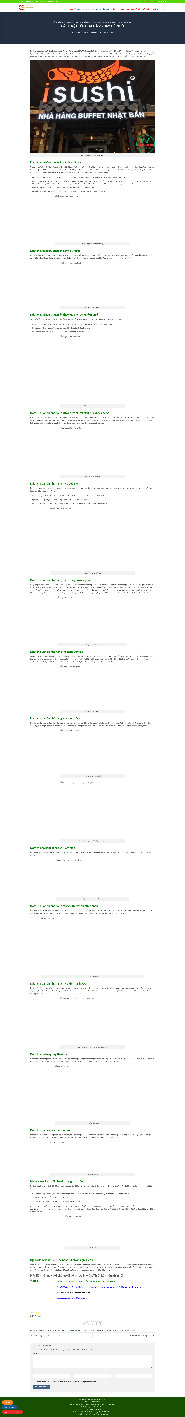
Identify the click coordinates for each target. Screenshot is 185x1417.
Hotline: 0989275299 (12, 1412)
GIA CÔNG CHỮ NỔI (133, 9)
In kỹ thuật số (157, 9)
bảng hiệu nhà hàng (82, 587)
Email (76, 1372)
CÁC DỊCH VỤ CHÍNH (84, 9)
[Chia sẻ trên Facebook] (85, 1323)
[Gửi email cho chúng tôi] (165, 1)
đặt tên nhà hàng (102, 170)
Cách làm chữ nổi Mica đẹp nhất (139, 1336)
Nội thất (146, 9)
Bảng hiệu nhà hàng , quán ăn (65, 22)
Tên (34, 1372)
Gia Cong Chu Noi (105, 33)
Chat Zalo (7, 1402)
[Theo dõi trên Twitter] (163, 1)
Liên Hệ (154, 1)
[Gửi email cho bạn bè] (92, 1323)
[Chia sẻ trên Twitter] (88, 1323)
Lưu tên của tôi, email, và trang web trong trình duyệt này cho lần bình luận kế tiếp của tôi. (66, 1382)
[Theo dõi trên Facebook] (159, 1)
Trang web (118, 1372)
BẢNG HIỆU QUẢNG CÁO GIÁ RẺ (47, 1336)
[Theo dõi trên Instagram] (161, 1)
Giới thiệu (146, 1)
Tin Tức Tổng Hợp (124, 22)
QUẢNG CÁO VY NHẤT (70, 56)
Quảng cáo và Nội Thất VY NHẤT (54, 1264)
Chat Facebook (9, 1407)
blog (99, 22)
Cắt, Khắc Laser (118, 9)
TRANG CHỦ (72, 9)
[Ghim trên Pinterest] (96, 1323)
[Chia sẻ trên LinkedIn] (100, 1323)
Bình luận (36, 1353)
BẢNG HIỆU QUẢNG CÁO (101, 9)
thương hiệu (46, 910)
